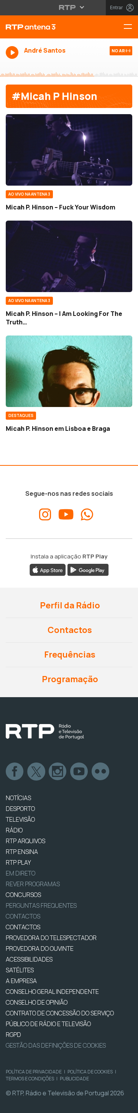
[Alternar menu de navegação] (130, 27)
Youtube (79, 771)
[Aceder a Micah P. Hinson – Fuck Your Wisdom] (69, 150)
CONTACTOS (23, 927)
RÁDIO (14, 830)
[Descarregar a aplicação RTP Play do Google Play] (88, 569)
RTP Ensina (22, 851)
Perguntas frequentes (41, 905)
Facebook (15, 771)
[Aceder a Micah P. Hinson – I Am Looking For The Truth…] (69, 256)
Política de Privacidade (34, 1071)
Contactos (69, 630)
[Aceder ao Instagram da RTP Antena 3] (45, 514)
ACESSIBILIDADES (29, 959)
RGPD (13, 1034)
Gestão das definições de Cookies (56, 1045)
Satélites (20, 970)
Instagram (58, 771)
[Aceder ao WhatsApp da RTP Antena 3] (87, 514)
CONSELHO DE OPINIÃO (36, 1002)
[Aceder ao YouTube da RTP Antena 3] (66, 514)
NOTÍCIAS (18, 798)
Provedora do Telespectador (51, 938)
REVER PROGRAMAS (33, 884)
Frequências (69, 654)
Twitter (36, 771)
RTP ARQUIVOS (25, 841)
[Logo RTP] (45, 731)
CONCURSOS (23, 894)
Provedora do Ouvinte (40, 948)
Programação (69, 679)
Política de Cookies (90, 1071)
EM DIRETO (20, 873)
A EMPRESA (21, 981)
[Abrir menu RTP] (69, 7)
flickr (101, 771)
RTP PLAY (18, 862)
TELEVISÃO (20, 819)
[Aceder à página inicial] (46, 26)
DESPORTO (20, 808)
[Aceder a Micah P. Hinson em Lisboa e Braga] (69, 371)
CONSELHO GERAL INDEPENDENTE (52, 991)
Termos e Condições (30, 1078)
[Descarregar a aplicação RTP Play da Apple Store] (48, 569)
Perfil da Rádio (69, 605)
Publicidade (74, 1078)
